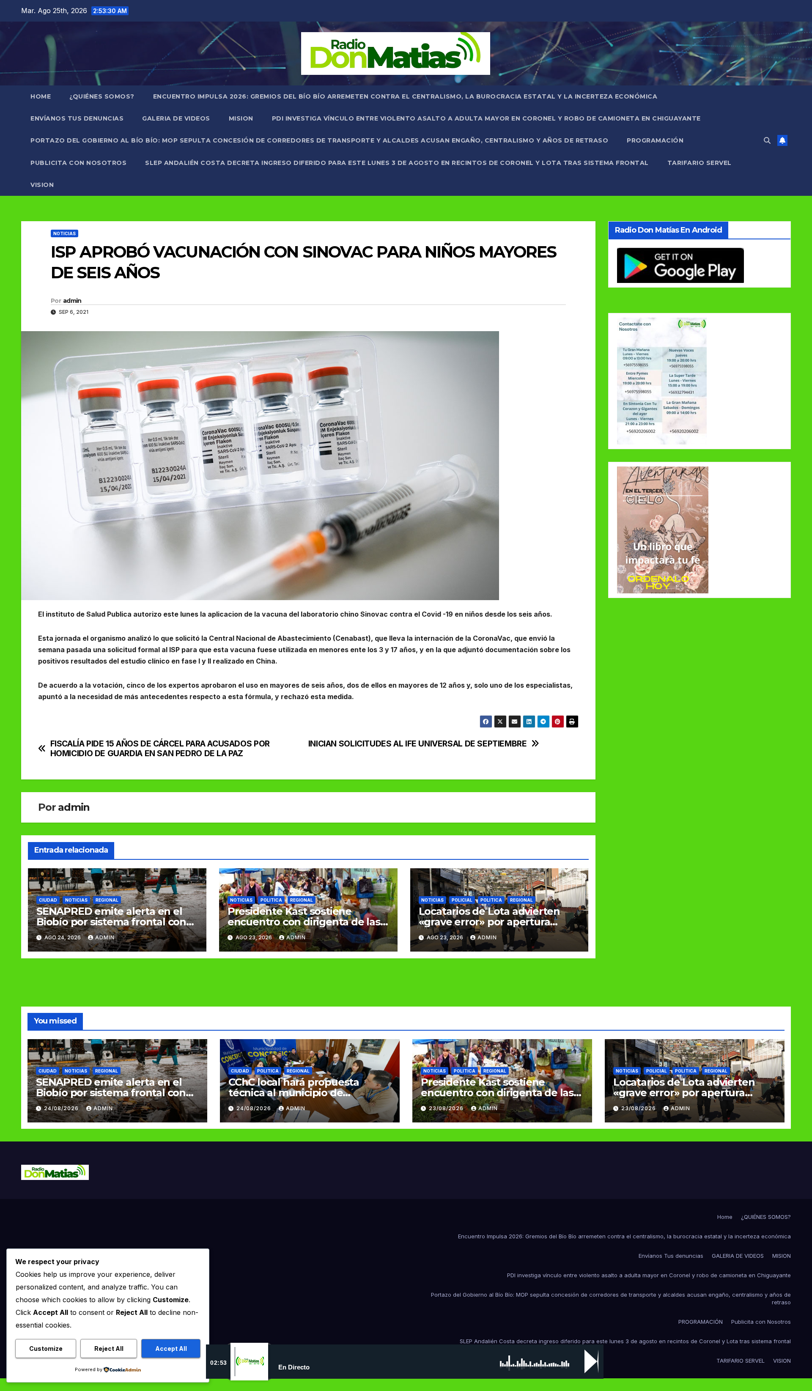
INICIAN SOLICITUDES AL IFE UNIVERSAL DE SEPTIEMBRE (417, 744)
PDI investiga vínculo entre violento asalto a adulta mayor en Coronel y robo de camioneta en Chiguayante (486, 118)
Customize (46, 1348)
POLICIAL (462, 900)
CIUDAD (48, 900)
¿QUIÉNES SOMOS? (101, 96)
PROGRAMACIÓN (655, 140)
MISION (241, 118)
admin (72, 301)
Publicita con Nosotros (78, 163)
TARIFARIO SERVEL (699, 163)
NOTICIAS (64, 233)
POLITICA (271, 900)
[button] (767, 140)
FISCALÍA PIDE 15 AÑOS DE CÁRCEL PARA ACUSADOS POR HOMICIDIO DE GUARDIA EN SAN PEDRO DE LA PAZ (160, 748)
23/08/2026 (447, 1108)
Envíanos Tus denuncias (76, 118)
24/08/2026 (62, 1108)
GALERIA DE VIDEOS (176, 118)
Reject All (108, 1348)
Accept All (171, 1348)
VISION (42, 185)
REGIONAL (107, 900)
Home (40, 96)
